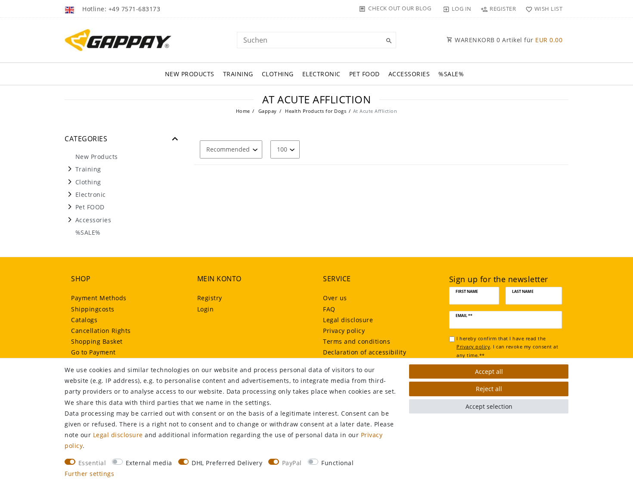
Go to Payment (93, 352)
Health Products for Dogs (315, 111)
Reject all (489, 389)
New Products (189, 74)
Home (243, 111)
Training (238, 74)
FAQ (329, 309)
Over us (335, 298)
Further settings (89, 473)
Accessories (409, 74)
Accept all (489, 371)
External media (149, 463)
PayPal (292, 463)
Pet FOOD (364, 74)
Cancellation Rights (101, 330)
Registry (209, 298)
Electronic (321, 74)
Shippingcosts (93, 309)
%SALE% (451, 74)
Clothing (278, 74)
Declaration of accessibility (364, 352)
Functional (337, 463)
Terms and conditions (356, 341)
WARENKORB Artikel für (508, 40)
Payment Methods (99, 298)
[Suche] (387, 41)
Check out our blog (399, 8)
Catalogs (84, 320)
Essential (92, 463)
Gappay (267, 111)
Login (205, 309)
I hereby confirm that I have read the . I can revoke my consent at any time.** (507, 346)
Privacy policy (344, 330)
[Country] (70, 8)
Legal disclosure (348, 320)
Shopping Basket (97, 341)
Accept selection (488, 406)
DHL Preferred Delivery (227, 463)
